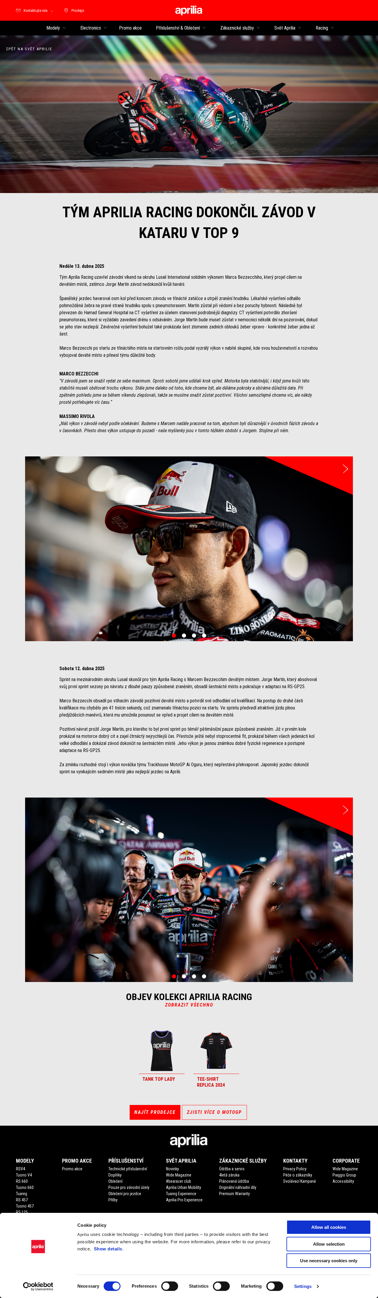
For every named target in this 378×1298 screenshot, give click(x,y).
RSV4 (20, 1168)
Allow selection (329, 1244)
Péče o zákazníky (297, 1175)
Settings (303, 1286)
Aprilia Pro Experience (184, 1199)
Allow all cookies (328, 1227)
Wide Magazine (178, 1175)
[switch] (169, 1286)
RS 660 (22, 1181)
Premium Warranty (234, 1193)
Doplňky (115, 1175)
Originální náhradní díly (237, 1187)
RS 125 (22, 1212)
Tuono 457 (25, 1206)
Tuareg (21, 1193)
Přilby (113, 1199)
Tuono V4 (24, 1175)
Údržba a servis (232, 1168)
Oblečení (115, 1181)
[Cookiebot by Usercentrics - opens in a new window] (38, 1286)
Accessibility (343, 1181)
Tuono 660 (25, 1187)
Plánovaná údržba (234, 1181)
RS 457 (22, 1199)
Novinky (172, 1168)
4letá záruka (229, 1175)
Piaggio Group (344, 1175)
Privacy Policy (295, 1168)
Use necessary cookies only (328, 1260)
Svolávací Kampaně (299, 1181)
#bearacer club (178, 1181)
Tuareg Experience (181, 1193)
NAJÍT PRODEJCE (155, 1112)
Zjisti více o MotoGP (214, 1112)
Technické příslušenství (127, 1168)
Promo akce (72, 1168)
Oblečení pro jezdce (124, 1193)
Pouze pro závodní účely (128, 1187)
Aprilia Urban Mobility (183, 1187)
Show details (108, 1248)
